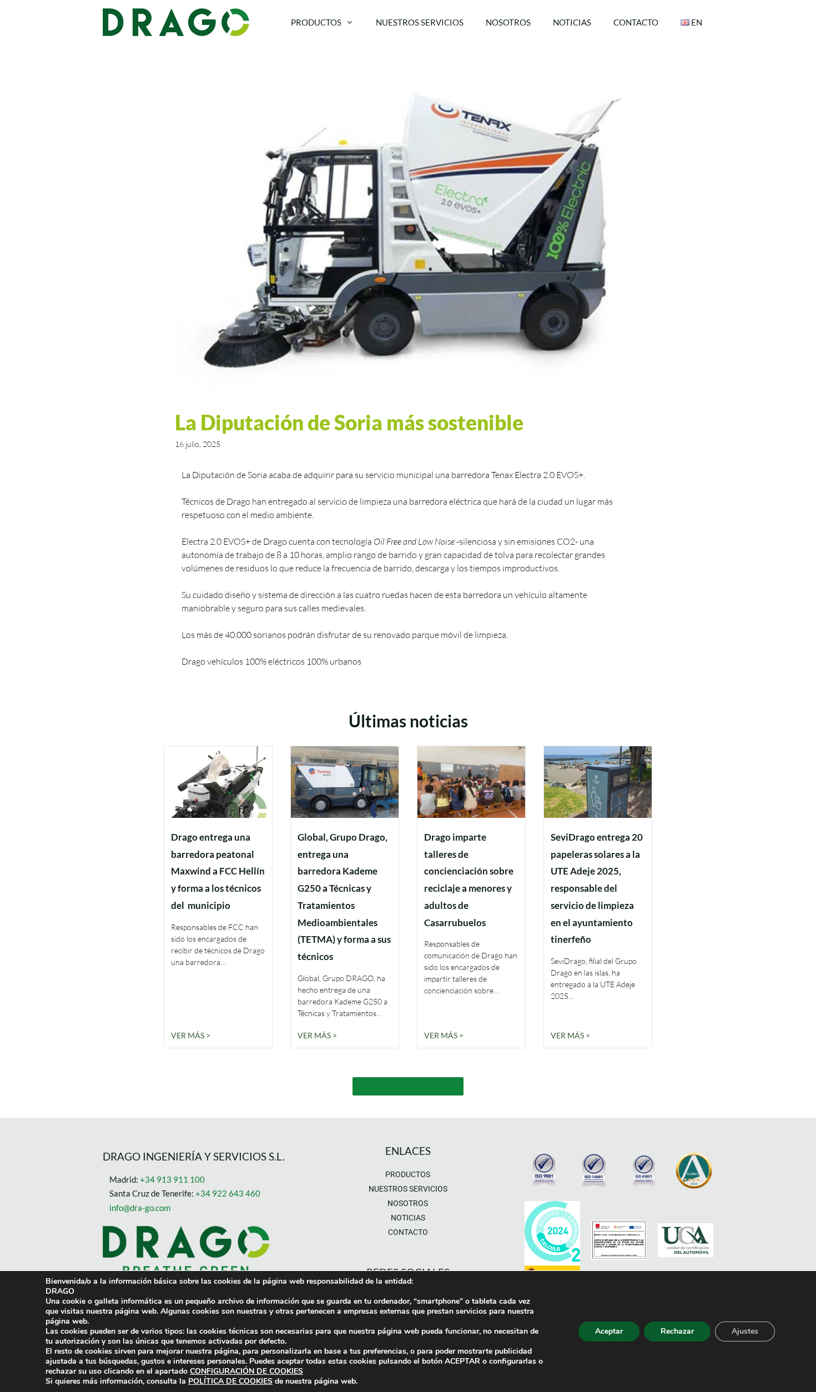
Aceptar (609, 1331)
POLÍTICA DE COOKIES (230, 1381)
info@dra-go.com (139, 1208)
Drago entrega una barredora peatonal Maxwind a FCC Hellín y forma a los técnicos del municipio (218, 871)
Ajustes (745, 1331)
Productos (316, 22)
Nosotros (508, 22)
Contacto (635, 22)
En (695, 22)
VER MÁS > (190, 1035)
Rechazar (677, 1331)
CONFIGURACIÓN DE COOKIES (246, 1371)
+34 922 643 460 (227, 1193)
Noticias (572, 22)
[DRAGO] (179, 22)
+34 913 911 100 (172, 1179)
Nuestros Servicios (420, 22)
